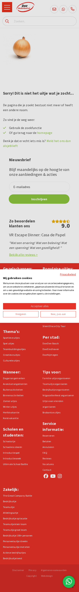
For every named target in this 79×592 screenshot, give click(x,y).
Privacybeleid (68, 274)
